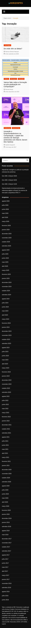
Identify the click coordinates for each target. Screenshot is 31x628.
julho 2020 (5, 490)
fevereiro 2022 (6, 416)
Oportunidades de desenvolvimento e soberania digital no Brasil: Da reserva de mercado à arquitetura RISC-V (14, 190)
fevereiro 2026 (6, 225)
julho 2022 (5, 400)
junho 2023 (5, 355)
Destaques (13, 79)
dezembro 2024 (6, 282)
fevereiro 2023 (6, 372)
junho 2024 (5, 307)
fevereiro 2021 (6, 461)
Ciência (6, 79)
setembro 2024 (6, 294)
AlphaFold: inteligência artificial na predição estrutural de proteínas (15, 171)
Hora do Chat (16, 128)
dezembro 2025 (6, 233)
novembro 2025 (6, 237)
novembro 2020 (6, 473)
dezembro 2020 (6, 469)
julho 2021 (5, 441)
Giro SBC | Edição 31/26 (9, 184)
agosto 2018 (5, 530)
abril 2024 (5, 315)
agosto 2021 (5, 437)
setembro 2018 (6, 526)
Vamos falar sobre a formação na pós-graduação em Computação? (15, 84)
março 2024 (5, 319)
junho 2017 (5, 563)
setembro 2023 (6, 343)
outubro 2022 (6, 388)
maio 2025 (5, 262)
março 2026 (5, 221)
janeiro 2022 (6, 421)
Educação (21, 79)
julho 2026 (5, 205)
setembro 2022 (6, 392)
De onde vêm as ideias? (13, 49)
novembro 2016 (6, 583)
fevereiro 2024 (6, 323)
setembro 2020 (6, 481)
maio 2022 (5, 408)
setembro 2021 (6, 433)
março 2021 (5, 457)
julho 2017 (5, 559)
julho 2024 (5, 303)
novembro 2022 (6, 384)
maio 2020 (5, 498)
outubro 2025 (6, 242)
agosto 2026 (5, 201)
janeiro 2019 (6, 522)
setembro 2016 (6, 587)
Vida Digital (7, 45)
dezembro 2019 (6, 518)
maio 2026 (5, 213)
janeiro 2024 (6, 327)
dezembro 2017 (6, 538)
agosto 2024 (5, 299)
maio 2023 (5, 360)
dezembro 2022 (6, 380)
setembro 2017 (6, 551)
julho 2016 (5, 595)
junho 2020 (5, 494)
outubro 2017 (6, 547)
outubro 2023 (6, 339)
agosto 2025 (5, 250)
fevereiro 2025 (6, 274)
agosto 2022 (5, 396)
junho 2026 (5, 209)
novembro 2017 (6, 542)
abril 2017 (5, 571)
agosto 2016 (5, 591)
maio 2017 (5, 567)
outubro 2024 (6, 290)
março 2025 (5, 270)
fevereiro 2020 (6, 510)
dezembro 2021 (6, 425)
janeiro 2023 (6, 376)
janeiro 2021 (6, 465)
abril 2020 (5, 502)
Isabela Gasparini (10, 145)
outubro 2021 (6, 429)
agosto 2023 (5, 347)
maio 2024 (5, 311)
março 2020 (5, 506)
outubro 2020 (6, 477)
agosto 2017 (5, 555)
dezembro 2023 (6, 331)
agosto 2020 (5, 486)
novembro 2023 (6, 335)
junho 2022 (5, 404)
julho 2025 (5, 254)
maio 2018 (5, 534)
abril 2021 (5, 453)
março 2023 (5, 368)
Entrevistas (7, 128)
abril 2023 (5, 364)
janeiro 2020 (6, 514)
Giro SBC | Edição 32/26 (9, 180)
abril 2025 (5, 266)
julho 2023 (5, 351)
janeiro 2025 (6, 278)
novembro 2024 (6, 286)
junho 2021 (5, 445)
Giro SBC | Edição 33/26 (9, 176)
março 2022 (5, 412)
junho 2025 (5, 258)
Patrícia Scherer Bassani (12, 51)
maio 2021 (5, 449)
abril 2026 (5, 217)
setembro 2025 (6, 246)
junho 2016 (5, 600)
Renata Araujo (9, 89)
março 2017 (5, 575)
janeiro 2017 (6, 579)
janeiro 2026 (6, 229)
